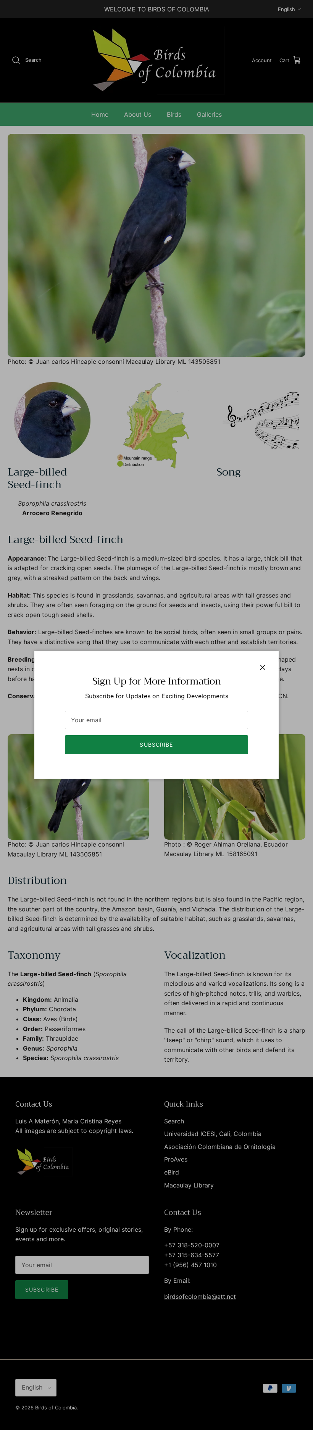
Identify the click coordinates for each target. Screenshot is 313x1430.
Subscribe (156, 744)
